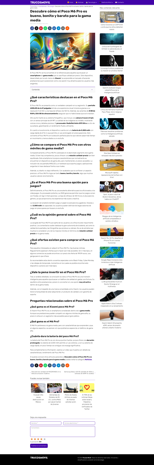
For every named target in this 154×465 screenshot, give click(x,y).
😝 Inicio (70, 2)
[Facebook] (32, 28)
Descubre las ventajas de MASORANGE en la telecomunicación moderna (46, 372)
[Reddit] (67, 28)
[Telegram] (58, 28)
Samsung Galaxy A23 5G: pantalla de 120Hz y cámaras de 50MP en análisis (79, 372)
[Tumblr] (50, 28)
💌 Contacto (119, 2)
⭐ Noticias (79, 2)
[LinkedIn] (54, 28)
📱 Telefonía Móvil (105, 2)
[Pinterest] (41, 28)
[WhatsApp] (45, 28)
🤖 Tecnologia (90, 2)
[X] (36, 28)
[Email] (63, 28)
